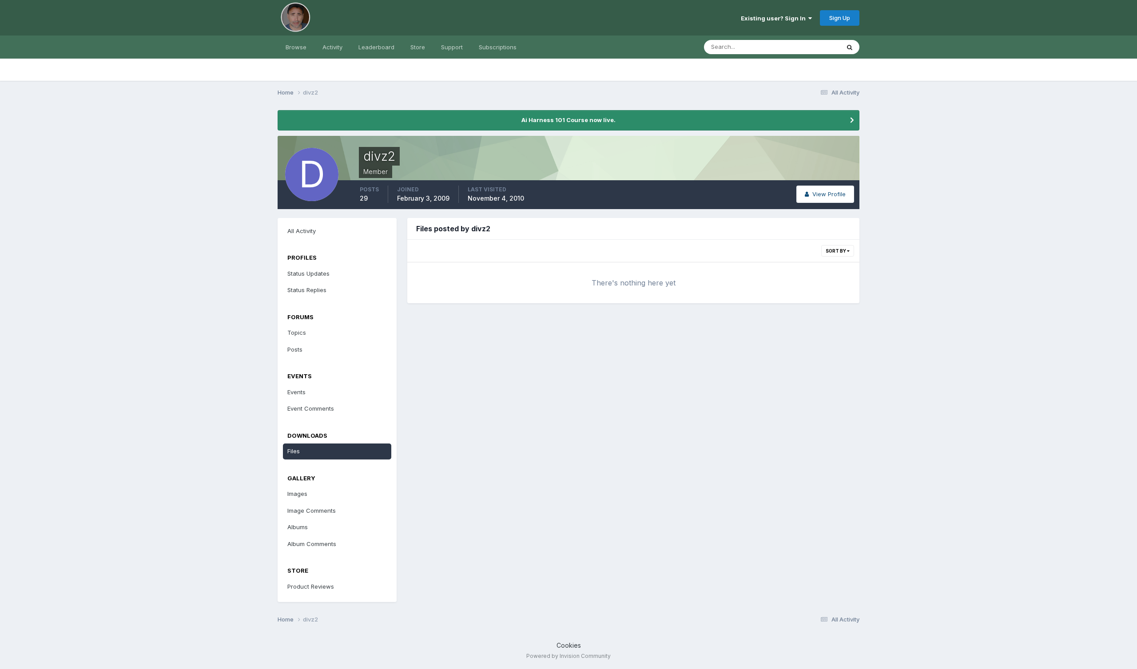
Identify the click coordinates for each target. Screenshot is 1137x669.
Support (452, 47)
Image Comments (311, 510)
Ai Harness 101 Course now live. (568, 119)
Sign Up (839, 17)
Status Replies (306, 289)
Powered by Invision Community (568, 656)
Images (297, 493)
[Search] (849, 47)
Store (417, 47)
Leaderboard (376, 47)
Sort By (836, 250)
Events (296, 392)
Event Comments (310, 408)
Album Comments (311, 543)
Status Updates (807, 47)
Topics (296, 332)
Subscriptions (498, 47)
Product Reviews (310, 586)
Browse (296, 47)
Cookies (569, 645)
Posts (294, 349)
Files (293, 451)
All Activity (301, 230)
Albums (297, 526)
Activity (332, 47)
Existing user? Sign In (774, 18)
